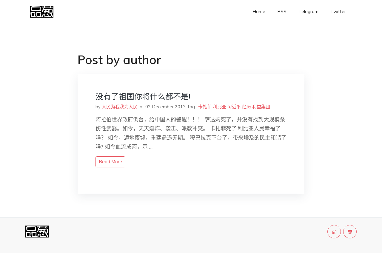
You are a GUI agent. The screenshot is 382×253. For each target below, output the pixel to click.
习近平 (234, 106)
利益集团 (261, 106)
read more (110, 161)
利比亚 (219, 106)
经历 (246, 106)
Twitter (338, 11)
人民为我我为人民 (120, 106)
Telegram (308, 11)
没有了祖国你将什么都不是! (143, 96)
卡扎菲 (205, 106)
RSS (281, 11)
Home (258, 11)
